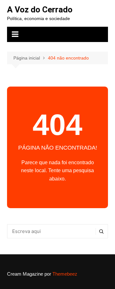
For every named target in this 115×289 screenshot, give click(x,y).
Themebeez (64, 274)
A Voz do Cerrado (40, 9)
